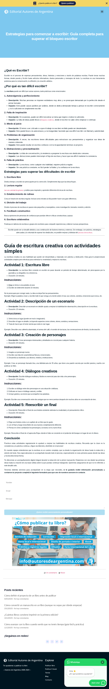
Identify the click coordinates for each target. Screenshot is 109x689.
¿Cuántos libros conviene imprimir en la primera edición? (31, 615)
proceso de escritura (85, 232)
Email (6, 487)
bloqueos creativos (47, 120)
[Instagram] (52, 641)
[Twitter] (57, 641)
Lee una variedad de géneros (14, 190)
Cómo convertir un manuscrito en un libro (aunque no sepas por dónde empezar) (43, 605)
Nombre (7, 479)
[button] (102, 11)
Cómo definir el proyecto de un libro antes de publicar (30, 595)
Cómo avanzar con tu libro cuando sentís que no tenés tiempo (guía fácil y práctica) (44, 624)
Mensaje (7, 495)
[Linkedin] (61, 641)
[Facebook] (47, 641)
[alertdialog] (54, 3)
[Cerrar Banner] (106, 3)
